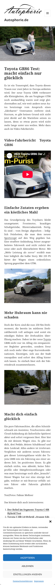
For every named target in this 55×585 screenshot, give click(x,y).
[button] (50, 521)
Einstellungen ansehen (27, 574)
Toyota (47, 339)
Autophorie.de (16, 19)
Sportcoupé (10, 237)
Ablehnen (27, 566)
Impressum (39, 581)
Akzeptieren (27, 557)
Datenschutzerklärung (23, 581)
